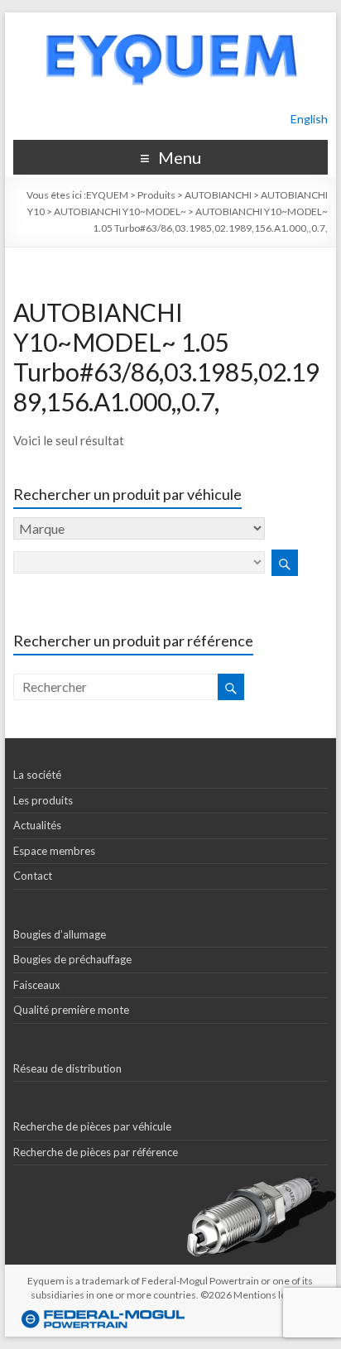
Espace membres (54, 850)
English (309, 119)
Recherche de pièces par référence (95, 1152)
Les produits (43, 800)
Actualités (37, 825)
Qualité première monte (71, 1009)
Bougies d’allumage (59, 934)
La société (37, 774)
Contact (32, 875)
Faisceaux (36, 984)
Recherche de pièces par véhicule (92, 1126)
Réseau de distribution (67, 1068)
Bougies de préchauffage (72, 959)
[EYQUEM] (170, 20)
